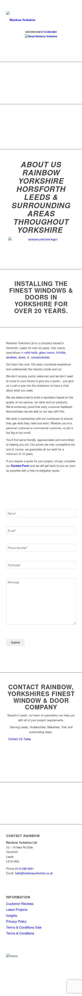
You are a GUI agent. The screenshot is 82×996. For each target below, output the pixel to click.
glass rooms (47, 352)
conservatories (40, 357)
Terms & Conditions (20, 933)
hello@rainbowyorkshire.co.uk (34, 873)
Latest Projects (17, 909)
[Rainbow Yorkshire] (34, 20)
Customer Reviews (20, 903)
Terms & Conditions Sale (24, 927)
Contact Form (20, 466)
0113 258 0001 (24, 868)
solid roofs (30, 352)
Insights (11, 915)
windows (11, 357)
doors (22, 357)
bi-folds (61, 352)
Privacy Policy (16, 921)
